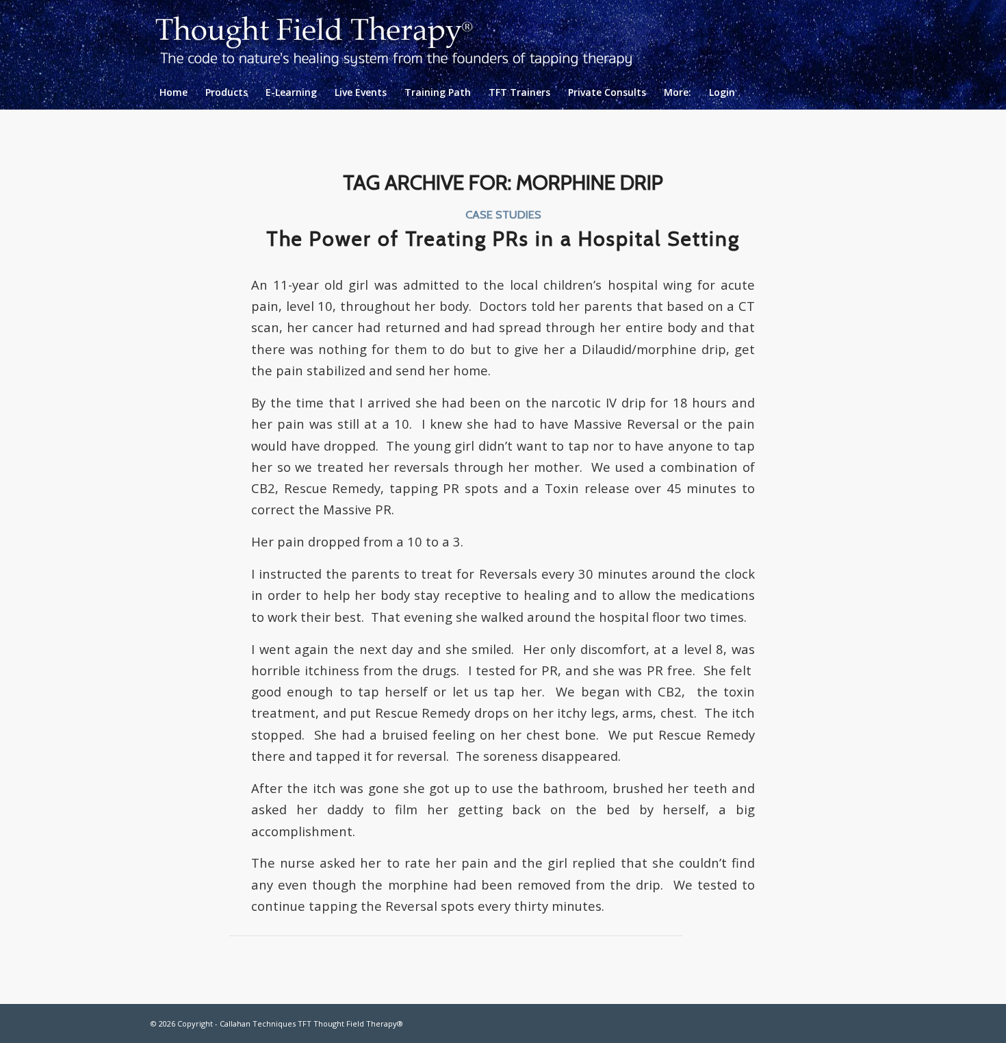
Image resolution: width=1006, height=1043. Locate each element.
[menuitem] (173, 92)
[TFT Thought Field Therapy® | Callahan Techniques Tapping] (405, 37)
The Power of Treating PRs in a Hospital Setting (503, 238)
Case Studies (503, 214)
